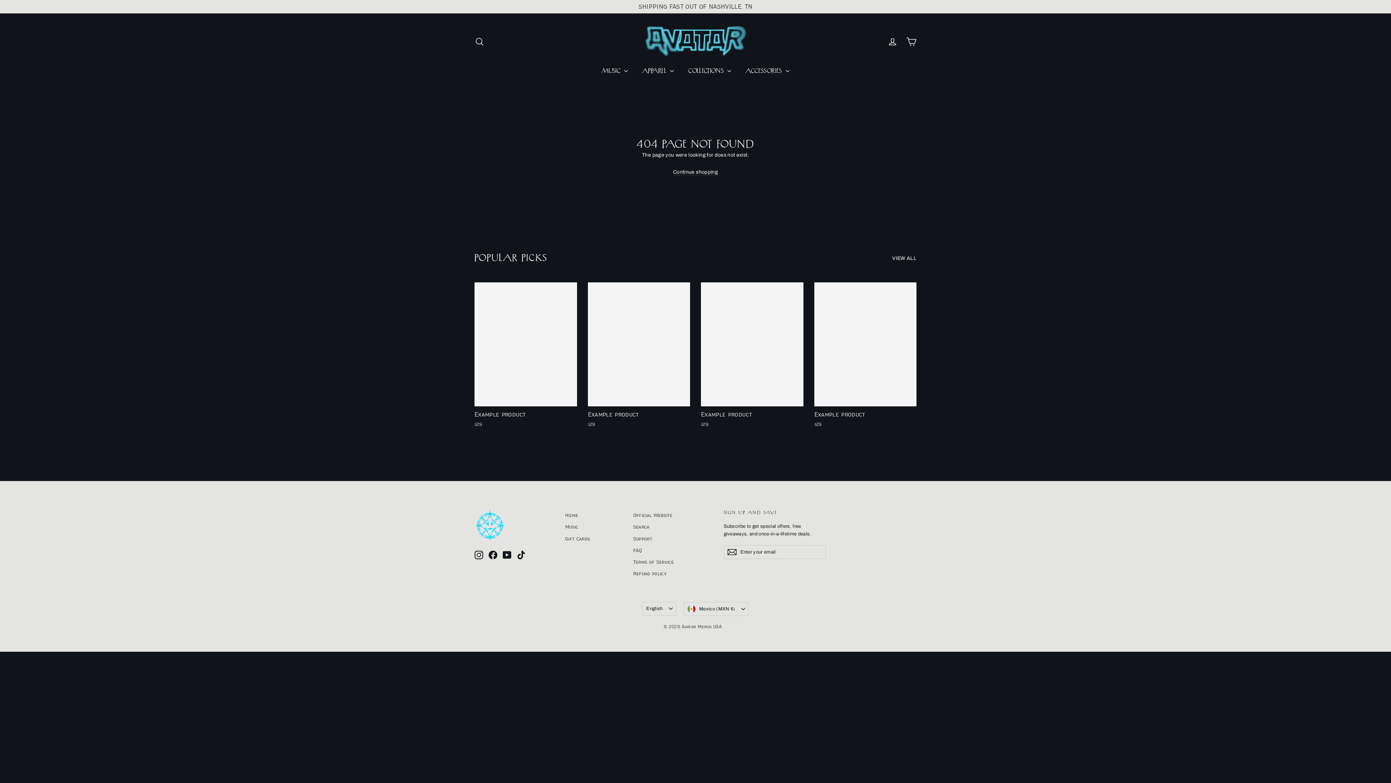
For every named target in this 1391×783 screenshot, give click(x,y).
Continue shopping (695, 172)
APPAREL (655, 71)
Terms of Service (653, 562)
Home (571, 515)
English (654, 608)
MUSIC (612, 71)
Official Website (653, 515)
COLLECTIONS (707, 71)
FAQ (637, 550)
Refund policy (650, 573)
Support (642, 539)
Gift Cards (577, 539)
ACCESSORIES (764, 71)
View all (904, 258)
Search (641, 527)
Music (571, 527)
